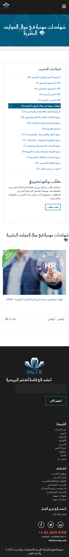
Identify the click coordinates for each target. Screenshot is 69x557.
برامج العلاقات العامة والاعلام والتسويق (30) (40, 117)
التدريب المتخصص (57, 484)
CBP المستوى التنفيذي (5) (48, 83)
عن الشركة (60, 429)
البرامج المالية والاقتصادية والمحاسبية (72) (41, 111)
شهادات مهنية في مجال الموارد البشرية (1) (40, 106)
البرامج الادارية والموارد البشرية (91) (44, 77)
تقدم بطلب (53, 207)
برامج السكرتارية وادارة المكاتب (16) (43, 123)
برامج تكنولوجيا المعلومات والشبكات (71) (41, 140)
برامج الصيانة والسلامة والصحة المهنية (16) (41, 151)
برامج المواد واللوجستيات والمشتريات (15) (41, 134)
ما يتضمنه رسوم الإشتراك (53, 488)
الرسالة (62, 436)
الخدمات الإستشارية (56, 492)
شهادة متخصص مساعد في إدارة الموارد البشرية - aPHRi (34, 299)
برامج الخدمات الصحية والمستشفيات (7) (41, 146)
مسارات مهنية (59, 499)
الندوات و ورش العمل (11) (48, 168)
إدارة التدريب (59, 477)
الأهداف (62, 440)
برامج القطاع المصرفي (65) (47, 163)
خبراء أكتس (60, 448)
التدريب (62, 444)
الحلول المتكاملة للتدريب (54, 481)
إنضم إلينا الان (59, 514)
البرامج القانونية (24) (51, 128)
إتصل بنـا (61, 459)
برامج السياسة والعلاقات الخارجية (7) (43, 157)
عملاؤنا (62, 451)
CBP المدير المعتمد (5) (49, 94)
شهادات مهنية (59, 495)
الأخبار (63, 455)
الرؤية (63, 433)
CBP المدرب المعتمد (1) (49, 100)
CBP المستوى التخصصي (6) (47, 88)
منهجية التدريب (58, 473)
